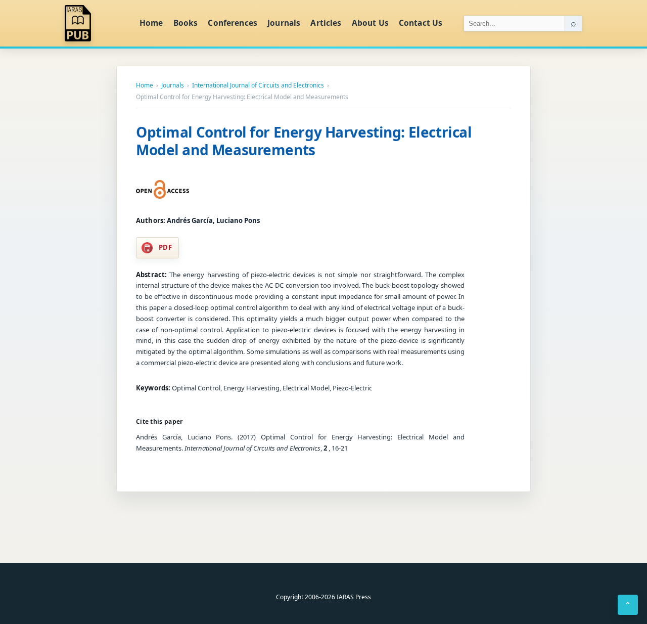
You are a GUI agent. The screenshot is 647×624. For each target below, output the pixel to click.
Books (185, 22)
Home (151, 22)
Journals (283, 22)
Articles (325, 22)
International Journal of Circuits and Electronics (258, 85)
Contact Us (421, 22)
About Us (370, 22)
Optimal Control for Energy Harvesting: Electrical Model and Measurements (304, 140)
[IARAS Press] (95, 23)
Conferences (232, 22)
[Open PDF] (162, 189)
